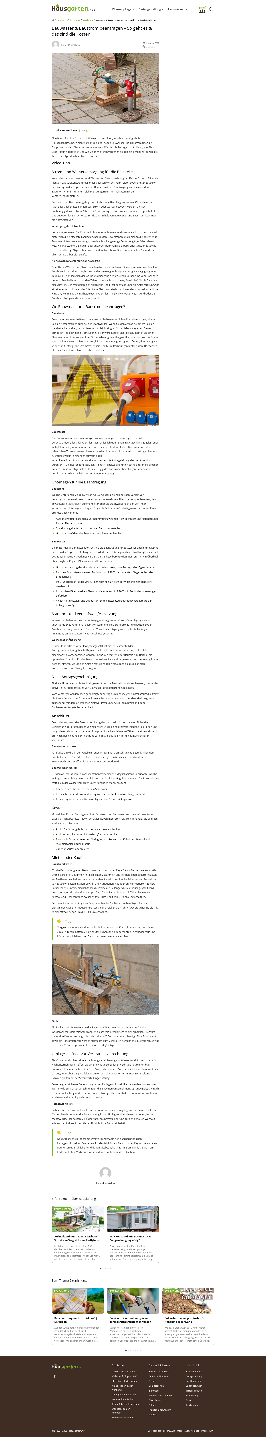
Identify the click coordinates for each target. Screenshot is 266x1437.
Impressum (207, 1430)
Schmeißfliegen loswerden (125, 1404)
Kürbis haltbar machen (123, 1371)
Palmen (152, 1405)
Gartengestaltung (150, 9)
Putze (188, 1400)
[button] (133, 9)
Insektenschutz (193, 1381)
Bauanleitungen (194, 1385)
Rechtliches (75, 20)
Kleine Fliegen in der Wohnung (122, 1387)
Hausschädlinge (194, 1371)
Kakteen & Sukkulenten (161, 1395)
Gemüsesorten (156, 1385)
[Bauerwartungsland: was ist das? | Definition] (78, 1301)
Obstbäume (155, 1400)
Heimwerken (176, 9)
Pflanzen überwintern (160, 1409)
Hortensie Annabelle (122, 1417)
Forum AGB (169, 1430)
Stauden (153, 1414)
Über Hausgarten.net (188, 1430)
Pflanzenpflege (121, 9)
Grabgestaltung (194, 1376)
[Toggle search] (210, 9)
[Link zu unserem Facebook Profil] (55, 1376)
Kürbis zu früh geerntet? (124, 1376)
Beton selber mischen (123, 1399)
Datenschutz (154, 1430)
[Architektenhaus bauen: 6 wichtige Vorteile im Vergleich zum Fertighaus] (78, 1219)
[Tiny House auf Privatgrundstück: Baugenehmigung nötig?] (133, 1219)
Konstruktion (62, 1209)
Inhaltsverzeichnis (71, 130)
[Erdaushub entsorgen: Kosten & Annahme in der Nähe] (188, 1301)
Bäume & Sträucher (159, 1371)
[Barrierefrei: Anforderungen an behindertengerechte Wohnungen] (133, 1301)
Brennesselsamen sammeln (121, 1410)
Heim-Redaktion (70, 45)
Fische (152, 1381)
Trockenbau (192, 1405)
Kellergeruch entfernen (124, 1394)
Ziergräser (154, 1390)
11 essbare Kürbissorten (124, 1381)
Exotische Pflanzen (158, 1376)
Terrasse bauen (194, 1390)
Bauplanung (88, 20)
